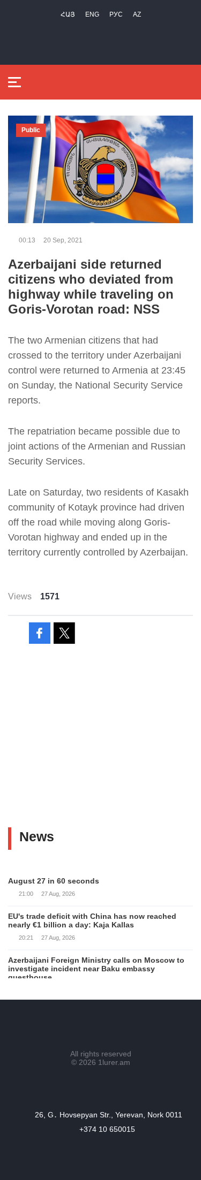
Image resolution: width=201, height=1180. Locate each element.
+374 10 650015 (107, 1129)
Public (30, 130)
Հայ (68, 14)
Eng (92, 14)
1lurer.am (114, 1062)
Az (137, 14)
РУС (116, 14)
